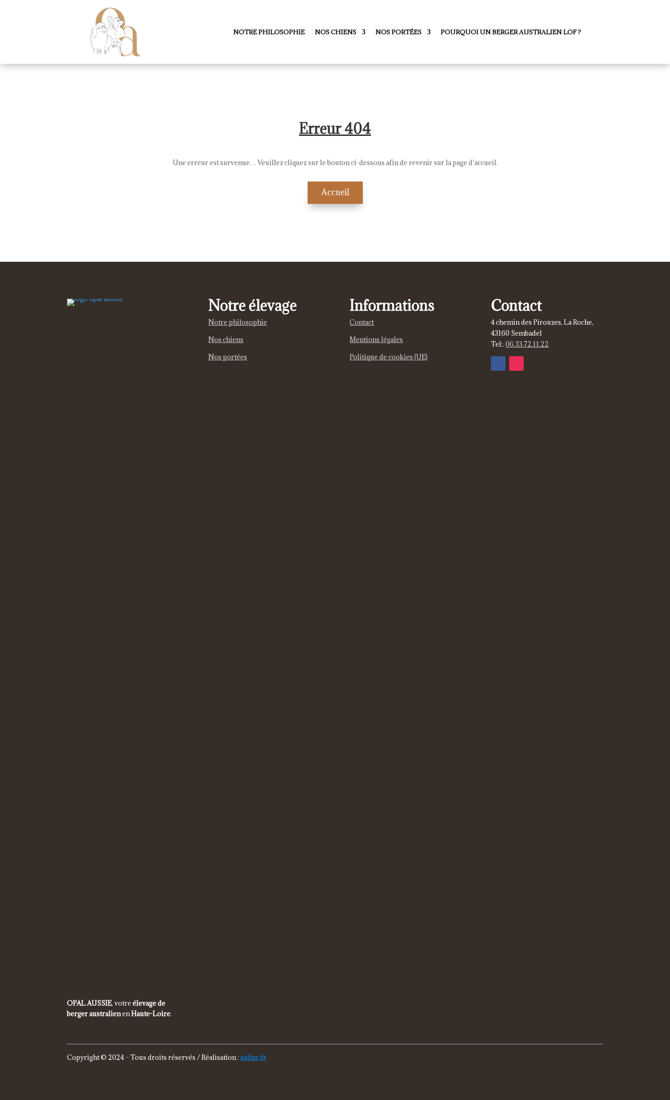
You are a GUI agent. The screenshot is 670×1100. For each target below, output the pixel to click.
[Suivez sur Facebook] (498, 363)
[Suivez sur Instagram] (516, 363)
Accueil (335, 192)
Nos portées (399, 32)
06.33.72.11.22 (527, 344)
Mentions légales (376, 339)
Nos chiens (335, 32)
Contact (362, 322)
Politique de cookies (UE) (389, 357)
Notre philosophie (269, 32)
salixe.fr (253, 1057)
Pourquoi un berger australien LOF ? (511, 32)
